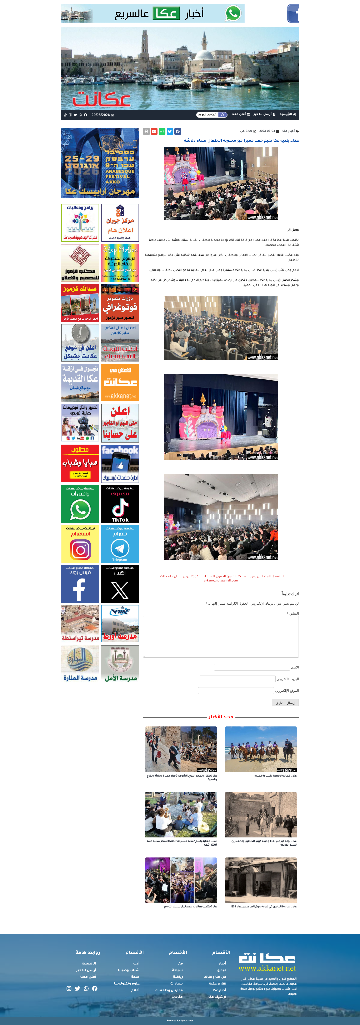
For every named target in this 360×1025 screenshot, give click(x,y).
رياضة (178, 977)
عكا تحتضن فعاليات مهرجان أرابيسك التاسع (190, 906)
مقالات (177, 997)
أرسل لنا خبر (86, 970)
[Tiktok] (65, 115)
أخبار (222, 964)
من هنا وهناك (215, 977)
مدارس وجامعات (169, 990)
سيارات (176, 984)
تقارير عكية (217, 984)
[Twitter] (75, 115)
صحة (135, 977)
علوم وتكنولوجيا (127, 984)
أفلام (135, 990)
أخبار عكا (219, 990)
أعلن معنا (88, 977)
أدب (136, 964)
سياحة (177, 970)
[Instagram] (70, 115)
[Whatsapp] (80, 115)
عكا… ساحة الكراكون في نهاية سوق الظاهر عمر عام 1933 (264, 906)
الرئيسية (89, 964)
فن (180, 964)
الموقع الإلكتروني (287, 690)
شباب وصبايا (129, 970)
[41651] (180, 21)
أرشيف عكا (217, 997)
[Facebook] (86, 115)
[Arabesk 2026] (100, 197)
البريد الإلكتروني (288, 679)
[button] (177, 131)
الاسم (295, 667)
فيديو (221, 970)
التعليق (293, 613)
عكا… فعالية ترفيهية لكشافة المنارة (275, 776)
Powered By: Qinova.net (180, 1021)
